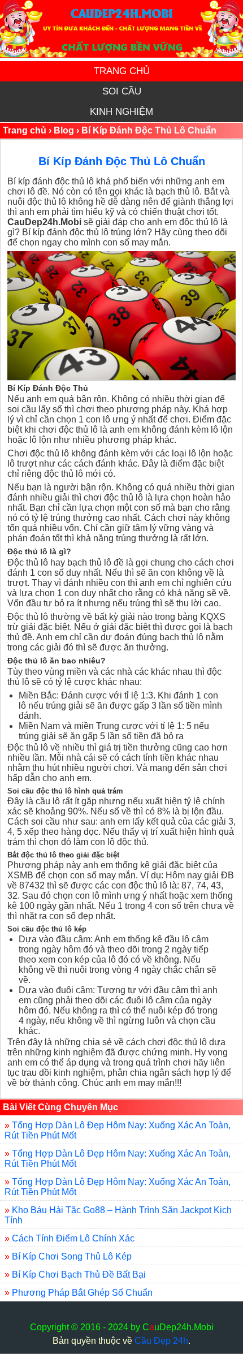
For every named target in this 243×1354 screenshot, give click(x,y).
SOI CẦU (121, 91)
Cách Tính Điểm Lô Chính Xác (73, 1238)
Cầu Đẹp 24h (161, 1341)
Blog (64, 130)
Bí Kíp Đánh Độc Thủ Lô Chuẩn (121, 161)
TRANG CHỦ (122, 71)
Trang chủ (24, 130)
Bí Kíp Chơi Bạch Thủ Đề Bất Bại (79, 1274)
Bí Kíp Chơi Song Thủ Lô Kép (72, 1256)
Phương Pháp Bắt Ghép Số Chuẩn (82, 1292)
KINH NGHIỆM (121, 111)
